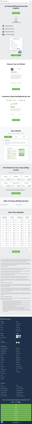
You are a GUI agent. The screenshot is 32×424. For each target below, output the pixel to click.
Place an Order (16, 251)
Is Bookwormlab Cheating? (19, 392)
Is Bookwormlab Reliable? (4, 390)
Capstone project (18, 353)
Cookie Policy (17, 327)
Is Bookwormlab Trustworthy (20, 388)
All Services (2, 335)
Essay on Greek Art (19, 204)
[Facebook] (17, 342)
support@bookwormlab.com (4, 342)
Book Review (17, 351)
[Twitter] (19, 342)
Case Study (17, 355)
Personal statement (18, 366)
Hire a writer (16, 89)
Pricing (1, 325)
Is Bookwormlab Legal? (19, 390)
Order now (16, 193)
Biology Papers (18, 348)
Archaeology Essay (3, 353)
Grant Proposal (3, 366)
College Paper (18, 357)
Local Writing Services (3, 337)
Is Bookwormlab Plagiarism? (4, 388)
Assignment (2, 357)
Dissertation (2, 362)
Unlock (20, 52)
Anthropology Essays (3, 351)
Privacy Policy (18, 325)
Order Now (16, 55)
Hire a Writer (16, 13)
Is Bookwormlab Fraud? (4, 392)
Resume (2, 375)
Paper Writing (18, 364)
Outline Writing (18, 362)
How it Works (2, 323)
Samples (2, 327)
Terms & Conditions (18, 323)
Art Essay (2, 355)
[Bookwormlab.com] (5, 1)
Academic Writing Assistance (4, 348)
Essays (1, 364)
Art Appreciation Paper (4, 204)
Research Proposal (3, 373)
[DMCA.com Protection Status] (16, 402)
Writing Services (18, 371)
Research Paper (3, 371)
